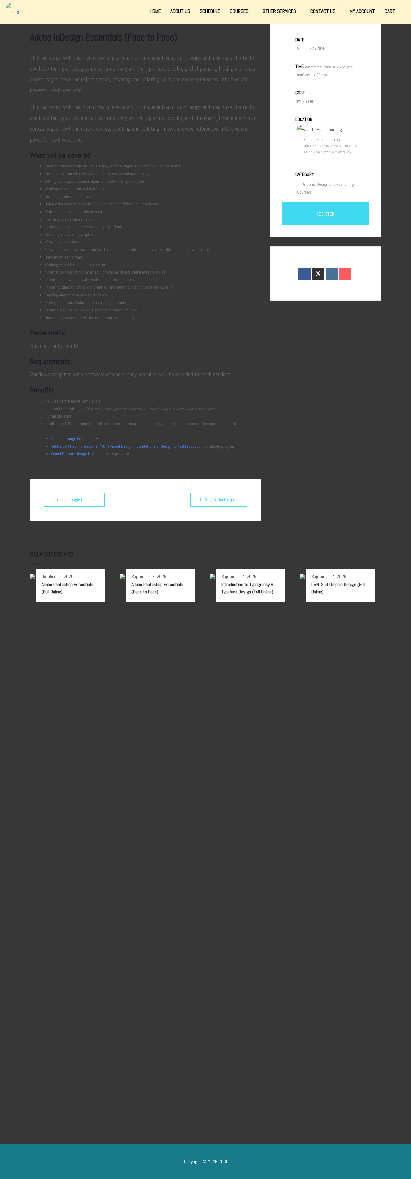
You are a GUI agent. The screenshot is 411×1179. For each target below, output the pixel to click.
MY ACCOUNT (362, 11)
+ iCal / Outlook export (218, 500)
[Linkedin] (332, 274)
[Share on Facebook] (304, 274)
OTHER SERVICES (280, 11)
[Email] (345, 274)
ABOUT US (180, 11)
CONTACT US (323, 11)
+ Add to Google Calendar (74, 500)
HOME (155, 11)
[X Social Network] (318, 274)
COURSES (240, 11)
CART (390, 11)
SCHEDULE (210, 11)
